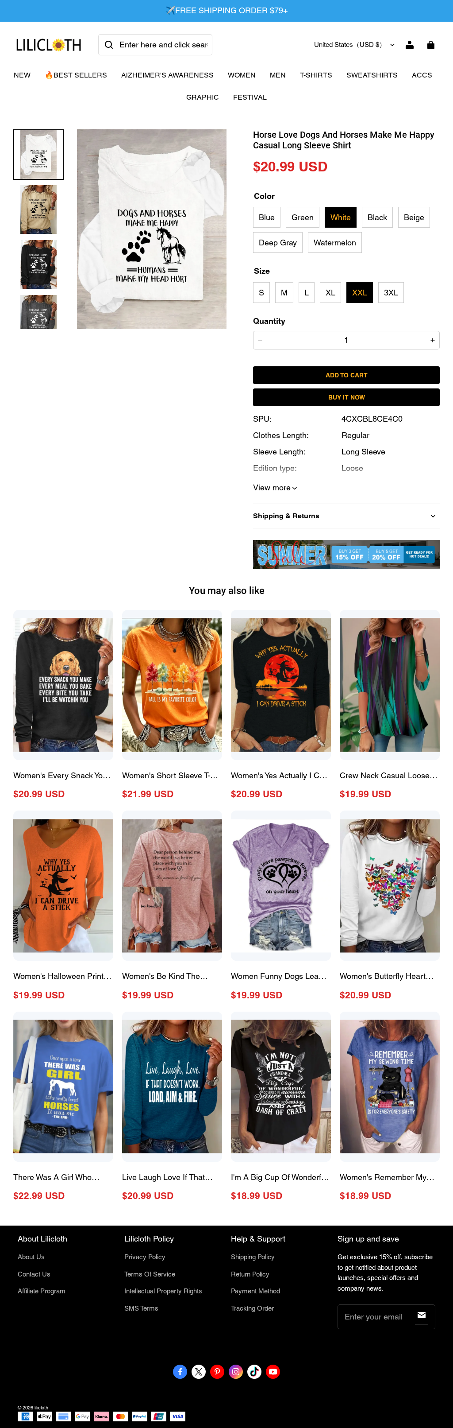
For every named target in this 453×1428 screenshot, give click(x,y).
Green (303, 217)
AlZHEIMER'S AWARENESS (167, 75)
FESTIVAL (250, 97)
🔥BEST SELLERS (76, 75)
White (340, 217)
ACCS (422, 75)
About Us (31, 1257)
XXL (359, 292)
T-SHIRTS (316, 75)
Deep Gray (278, 242)
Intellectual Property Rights (163, 1291)
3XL (391, 292)
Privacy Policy (144, 1257)
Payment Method (255, 1291)
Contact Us (34, 1274)
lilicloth (41, 1408)
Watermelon (335, 242)
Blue (267, 217)
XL (330, 292)
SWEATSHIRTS (372, 75)
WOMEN (242, 75)
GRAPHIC (202, 97)
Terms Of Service (149, 1274)
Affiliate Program (41, 1291)
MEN (278, 75)
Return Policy (250, 1274)
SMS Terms (141, 1308)
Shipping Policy (253, 1257)
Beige (414, 217)
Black (377, 217)
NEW (22, 75)
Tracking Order (252, 1308)
